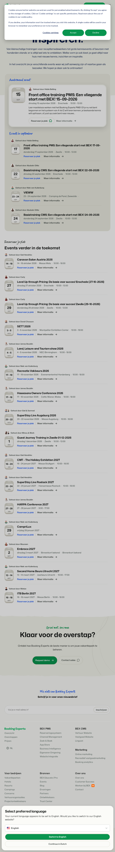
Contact (79, 789)
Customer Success (84, 781)
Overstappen (10, 737)
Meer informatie (64, 120)
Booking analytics (84, 762)
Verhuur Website (83, 732)
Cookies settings (51, 32)
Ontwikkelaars (47, 797)
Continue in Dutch (58, 843)
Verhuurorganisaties (14, 797)
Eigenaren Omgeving (50, 752)
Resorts (8, 785)
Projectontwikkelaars (15, 801)
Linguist (79, 740)
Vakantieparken (12, 777)
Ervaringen (45, 789)
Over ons (79, 777)
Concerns (9, 793)
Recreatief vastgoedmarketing (90, 758)
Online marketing (83, 754)
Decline (96, 32)
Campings (9, 789)
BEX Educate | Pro (49, 777)
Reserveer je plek (39, 120)
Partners (44, 793)
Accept (73, 32)
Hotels (7, 781)
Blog (42, 785)
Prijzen (7, 740)
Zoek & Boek (46, 740)
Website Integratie (49, 756)
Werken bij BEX (82, 785)
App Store (45, 744)
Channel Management (51, 736)
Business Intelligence (50, 748)
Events (43, 781)
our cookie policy (24, 17)
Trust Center (46, 801)
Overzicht (9, 733)
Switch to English (57, 836)
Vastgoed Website (84, 736)
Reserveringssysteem (50, 732)
